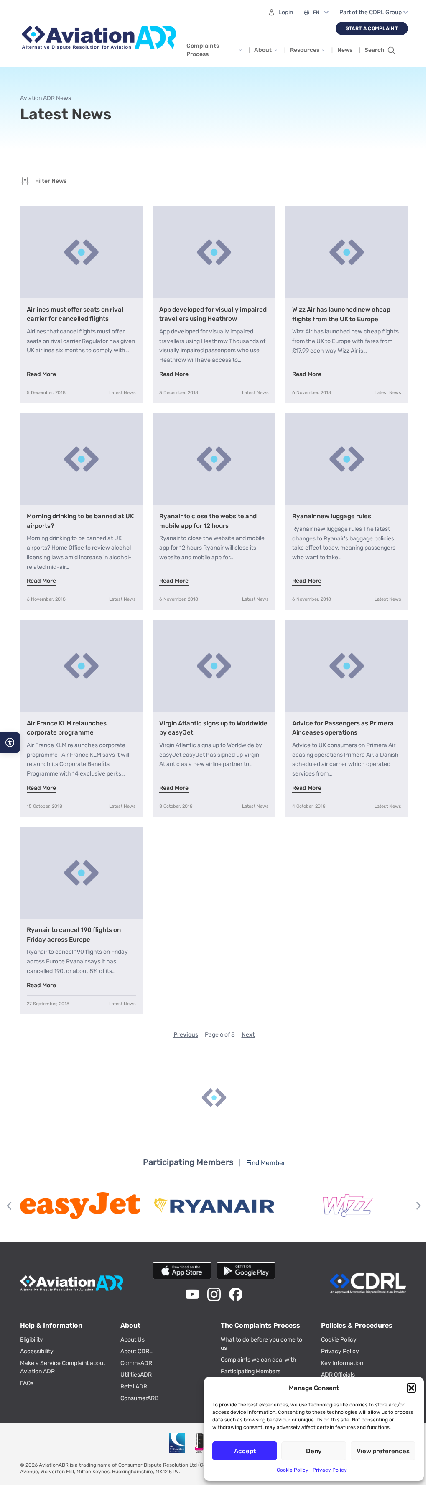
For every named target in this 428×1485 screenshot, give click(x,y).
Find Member (262, 1156)
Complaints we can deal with (255, 1353)
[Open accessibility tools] (10, 742)
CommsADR (134, 1356)
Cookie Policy (292, 1470)
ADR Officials (333, 1368)
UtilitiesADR (134, 1368)
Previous (182, 1028)
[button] (411, 1388)
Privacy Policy (330, 1470)
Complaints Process (202, 50)
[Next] (411, 1199)
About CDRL (135, 1345)
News (344, 50)
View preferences (383, 1451)
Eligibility (31, 1333)
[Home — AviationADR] (99, 37)
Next (245, 1028)
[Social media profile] (189, 1288)
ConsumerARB (138, 1391)
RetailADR (132, 1380)
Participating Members (248, 1365)
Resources (304, 50)
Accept (245, 1451)
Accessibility (37, 1345)
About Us (131, 1333)
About (263, 50)
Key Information (337, 1356)
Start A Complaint (372, 28)
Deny (314, 1451)
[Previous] (10, 1199)
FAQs (26, 1376)
